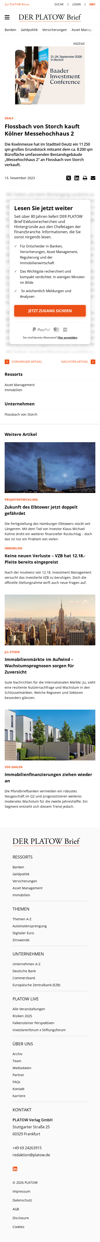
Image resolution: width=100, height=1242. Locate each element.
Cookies (18, 1227)
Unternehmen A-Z (26, 964)
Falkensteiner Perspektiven (33, 1023)
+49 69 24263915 (27, 1147)
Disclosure (21, 1218)
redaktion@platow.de (31, 1154)
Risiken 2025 (22, 1016)
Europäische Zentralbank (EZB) (36, 985)
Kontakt (18, 1089)
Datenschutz (22, 1200)
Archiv (17, 1054)
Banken (10, 29)
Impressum (21, 1191)
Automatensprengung (30, 926)
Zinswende (21, 940)
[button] (68, 178)
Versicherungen (54, 29)
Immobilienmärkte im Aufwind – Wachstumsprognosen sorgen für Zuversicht (39, 666)
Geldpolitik (29, 29)
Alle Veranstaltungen (29, 1009)
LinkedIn (15, 1169)
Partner (18, 1075)
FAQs (16, 1082)
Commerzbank (24, 978)
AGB (16, 1209)
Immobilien (21, 895)
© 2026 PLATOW (25, 1182)
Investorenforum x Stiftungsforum (39, 1030)
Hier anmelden (67, 337)
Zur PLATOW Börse (17, 4)
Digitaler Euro (23, 933)
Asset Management (28, 888)
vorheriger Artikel (27, 361)
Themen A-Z (22, 919)
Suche (59, 4)
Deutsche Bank (24, 971)
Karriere (19, 1096)
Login (76, 4)
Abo (92, 4)
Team (17, 1061)
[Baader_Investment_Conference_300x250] (50, 75)
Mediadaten (22, 1068)
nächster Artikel (74, 361)
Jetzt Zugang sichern (50, 310)
